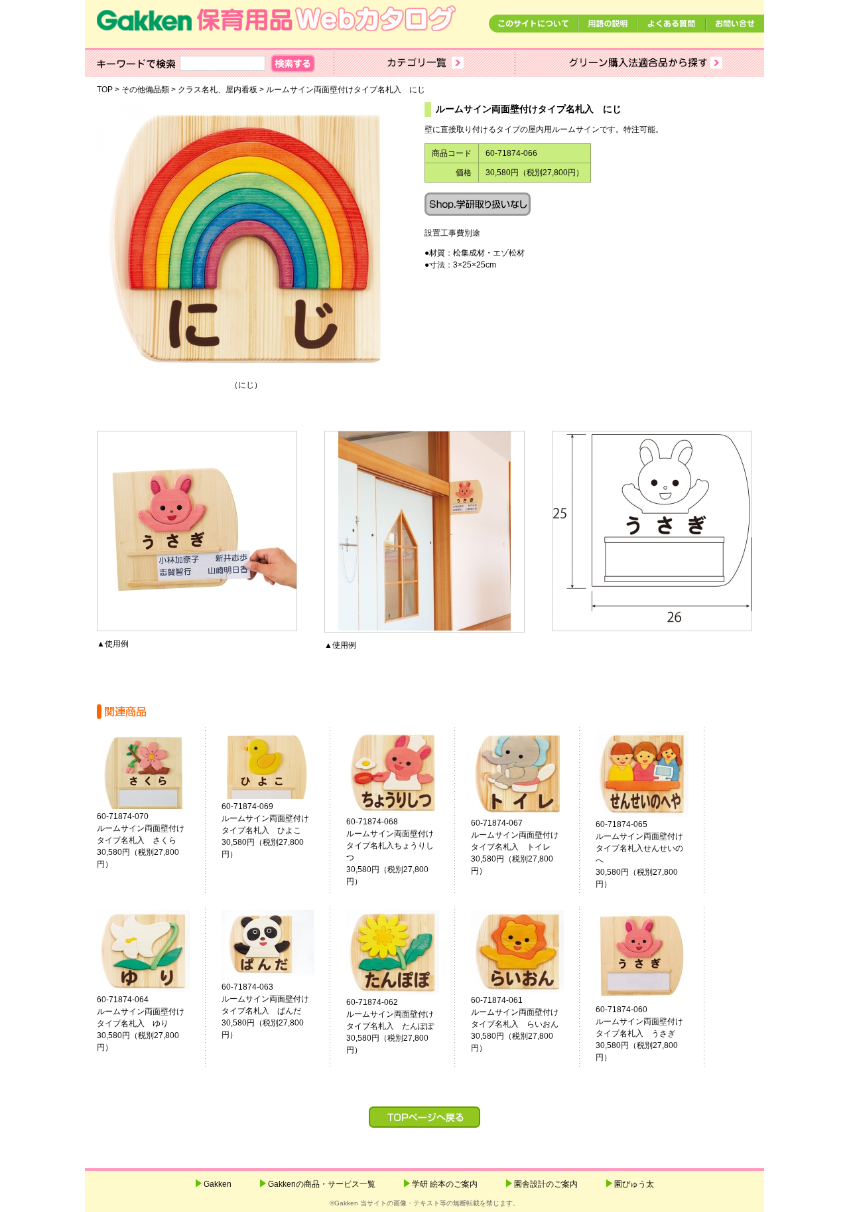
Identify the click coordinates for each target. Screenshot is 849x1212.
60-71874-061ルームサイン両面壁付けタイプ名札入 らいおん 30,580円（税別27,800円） (522, 1024)
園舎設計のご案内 (546, 1184)
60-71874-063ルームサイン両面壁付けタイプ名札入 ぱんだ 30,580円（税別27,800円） (273, 1010)
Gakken (217, 1184)
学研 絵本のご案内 (445, 1184)
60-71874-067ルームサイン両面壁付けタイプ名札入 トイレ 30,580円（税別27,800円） (522, 846)
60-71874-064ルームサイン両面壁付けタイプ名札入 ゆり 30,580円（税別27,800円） (148, 1023)
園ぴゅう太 (634, 1184)
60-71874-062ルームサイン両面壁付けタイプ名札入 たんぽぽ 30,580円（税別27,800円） (398, 1026)
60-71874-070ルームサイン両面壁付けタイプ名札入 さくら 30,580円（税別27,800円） (148, 840)
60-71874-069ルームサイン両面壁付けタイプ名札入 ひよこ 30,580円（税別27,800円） (273, 830)
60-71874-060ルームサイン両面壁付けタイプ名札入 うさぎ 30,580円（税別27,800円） (647, 1033)
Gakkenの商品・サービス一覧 (321, 1184)
